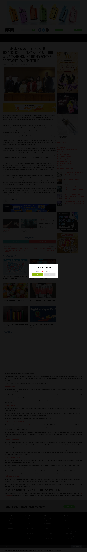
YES (37, 274)
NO (49, 274)
